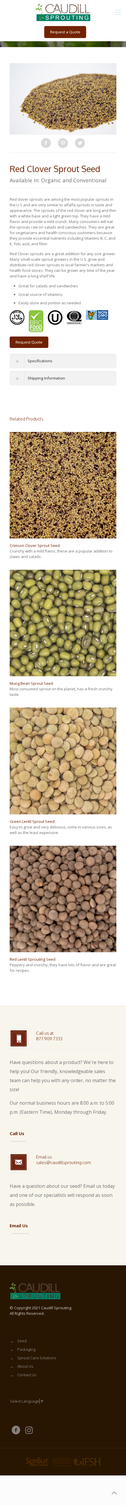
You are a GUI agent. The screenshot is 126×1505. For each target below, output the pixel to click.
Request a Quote (65, 32)
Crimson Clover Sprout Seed (35, 545)
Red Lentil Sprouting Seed (32, 959)
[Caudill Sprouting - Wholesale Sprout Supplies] (63, 11)
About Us (25, 1366)
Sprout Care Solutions (36, 1357)
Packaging (26, 1349)
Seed (22, 1340)
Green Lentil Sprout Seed (32, 821)
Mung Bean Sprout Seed (31, 683)
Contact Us (26, 1374)
